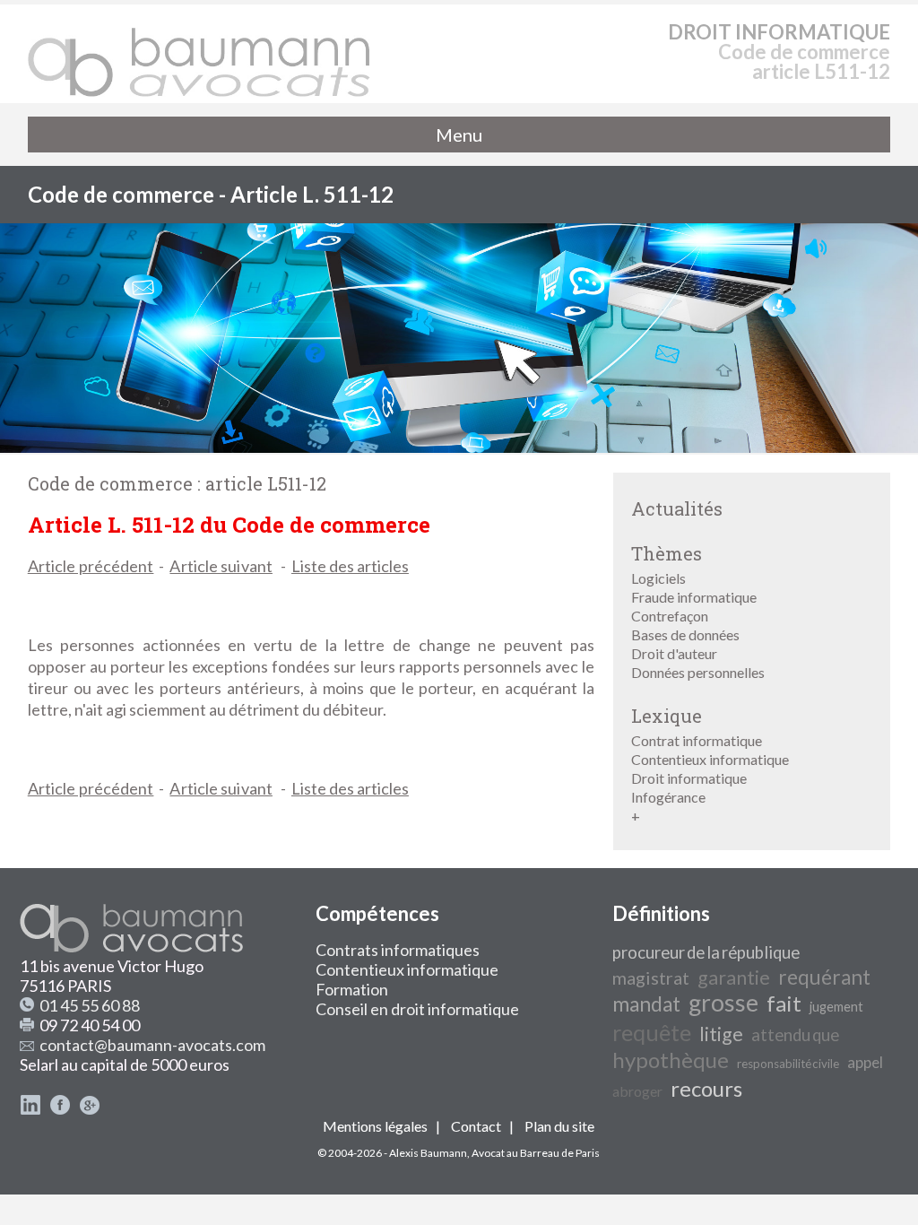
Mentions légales (375, 1125)
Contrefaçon (669, 615)
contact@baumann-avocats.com (152, 1045)
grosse (723, 1002)
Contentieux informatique (710, 759)
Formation (352, 989)
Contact (476, 1125)
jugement (836, 1006)
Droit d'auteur (674, 653)
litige (721, 1034)
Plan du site (559, 1125)
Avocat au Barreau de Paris (536, 1153)
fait (783, 1003)
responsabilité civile (788, 1063)
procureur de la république (706, 952)
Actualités (677, 508)
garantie (733, 977)
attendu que (795, 1035)
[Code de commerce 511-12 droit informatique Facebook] (60, 1109)
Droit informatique (689, 777)
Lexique (666, 715)
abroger (637, 1090)
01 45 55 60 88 (89, 1005)
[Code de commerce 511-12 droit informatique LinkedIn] (30, 1109)
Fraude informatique (694, 596)
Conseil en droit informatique (417, 1009)
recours (706, 1088)
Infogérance (668, 796)
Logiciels (658, 577)
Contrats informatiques (398, 950)
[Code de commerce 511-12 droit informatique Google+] (89, 1109)
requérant (824, 977)
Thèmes (666, 553)
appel (865, 1062)
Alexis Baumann (428, 1153)
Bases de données (685, 634)
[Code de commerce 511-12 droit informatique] (200, 54)
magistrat (650, 977)
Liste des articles (350, 566)
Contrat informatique (696, 740)
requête (651, 1032)
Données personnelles (698, 672)
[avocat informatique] (459, 447)
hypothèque (670, 1060)
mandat (646, 1004)
